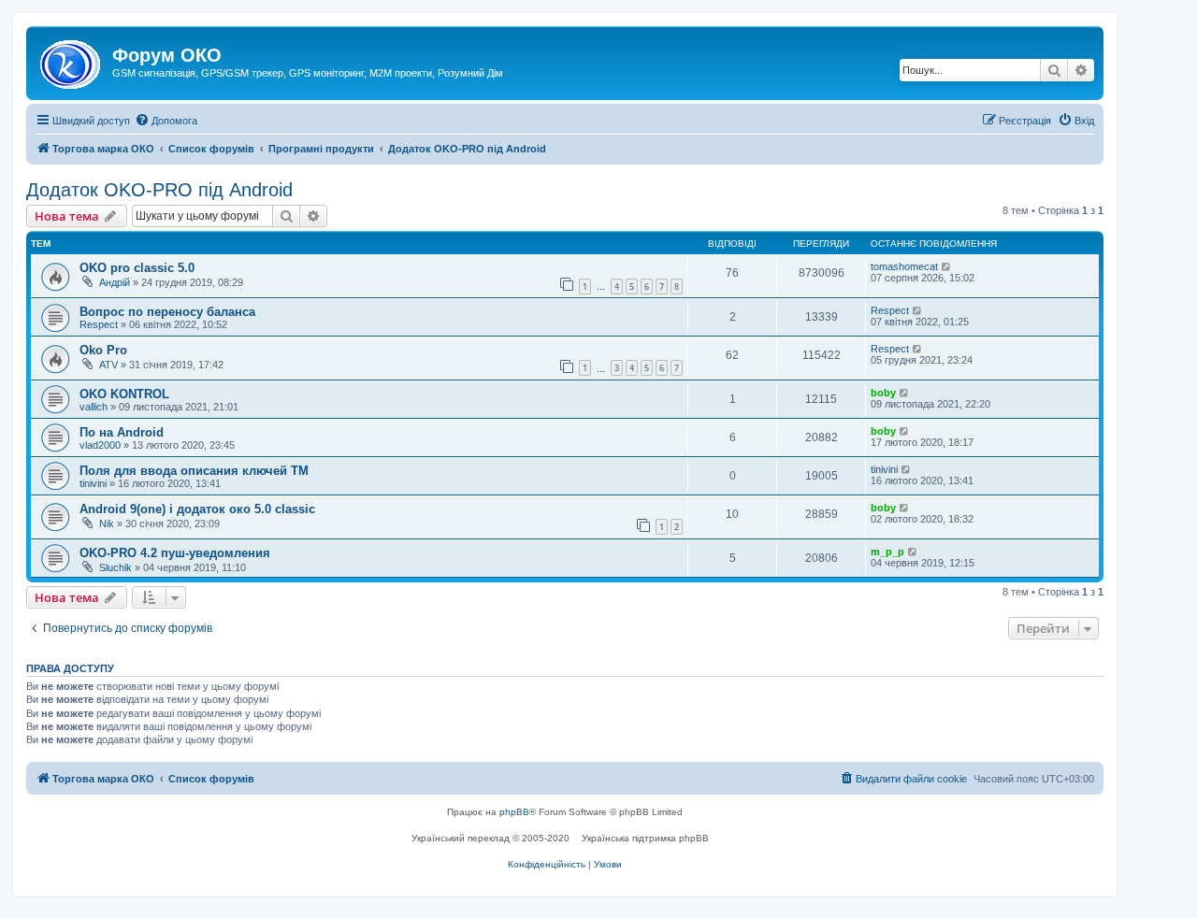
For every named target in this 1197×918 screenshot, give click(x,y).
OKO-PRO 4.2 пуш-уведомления (174, 553)
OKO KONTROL (124, 394)
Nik (106, 523)
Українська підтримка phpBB (645, 838)
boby (883, 392)
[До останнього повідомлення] (947, 266)
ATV (108, 364)
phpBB (514, 812)
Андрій (114, 282)
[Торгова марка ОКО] (71, 61)
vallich (93, 406)
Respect (98, 324)
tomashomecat (904, 266)
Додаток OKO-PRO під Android (159, 189)
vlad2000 (100, 445)
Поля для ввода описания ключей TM (194, 471)
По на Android (121, 432)
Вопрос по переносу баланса (167, 312)
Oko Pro (103, 350)
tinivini (93, 483)
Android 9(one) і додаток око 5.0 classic (197, 509)
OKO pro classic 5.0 (137, 268)
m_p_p (887, 551)
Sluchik (115, 567)
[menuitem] (166, 120)
